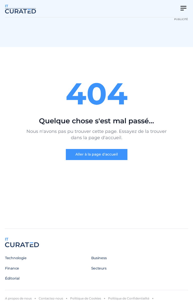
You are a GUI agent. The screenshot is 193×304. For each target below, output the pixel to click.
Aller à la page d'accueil (96, 154)
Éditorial (12, 278)
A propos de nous (18, 298)
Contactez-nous (51, 298)
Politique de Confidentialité (128, 298)
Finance (12, 268)
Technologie (16, 258)
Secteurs (99, 268)
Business (99, 258)
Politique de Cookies (85, 298)
